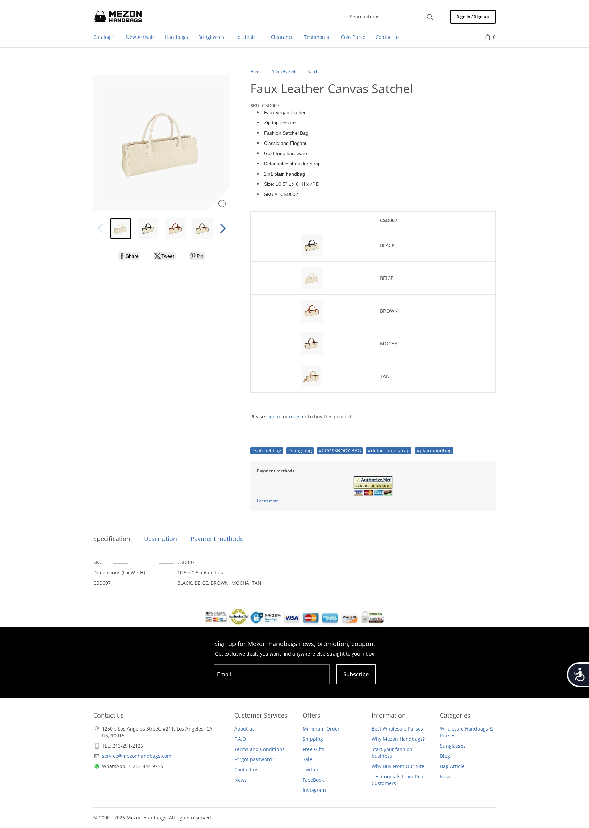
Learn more (268, 501)
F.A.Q (240, 739)
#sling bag (300, 450)
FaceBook (313, 780)
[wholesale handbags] (118, 16)
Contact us (246, 769)
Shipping (313, 739)
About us (244, 728)
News (240, 780)
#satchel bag (266, 450)
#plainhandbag (434, 450)
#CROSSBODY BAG (340, 450)
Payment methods (217, 539)
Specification (111, 539)
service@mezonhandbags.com (136, 756)
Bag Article (452, 766)
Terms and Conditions (259, 749)
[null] (129, 256)
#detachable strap (389, 450)
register (298, 416)
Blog (445, 756)
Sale (307, 759)
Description (160, 539)
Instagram (314, 790)
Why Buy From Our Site (398, 766)
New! (446, 776)
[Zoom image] (224, 205)
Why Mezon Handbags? (398, 739)
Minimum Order (321, 728)
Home (256, 71)
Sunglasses (453, 745)
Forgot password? (254, 759)
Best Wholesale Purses (397, 728)
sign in (274, 416)
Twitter (311, 769)
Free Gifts (313, 749)
